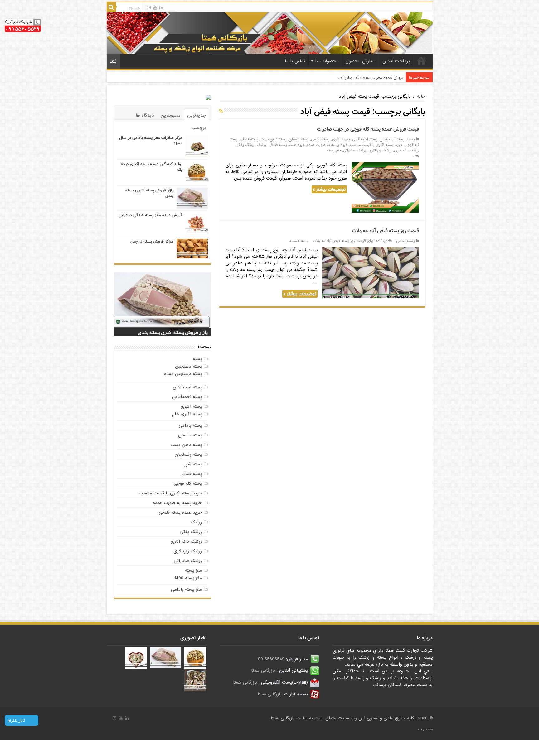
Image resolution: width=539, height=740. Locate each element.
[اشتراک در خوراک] (221, 111)
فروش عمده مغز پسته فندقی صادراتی (370, 77)
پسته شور (193, 464)
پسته (411, 139)
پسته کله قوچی (187, 483)
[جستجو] (111, 7)
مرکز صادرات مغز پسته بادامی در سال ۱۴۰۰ (150, 141)
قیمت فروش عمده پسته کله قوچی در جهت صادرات (368, 129)
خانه (421, 60)
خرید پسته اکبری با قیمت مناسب (376, 145)
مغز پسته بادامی (186, 589)
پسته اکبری (341, 139)
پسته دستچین (188, 366)
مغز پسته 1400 (188, 577)
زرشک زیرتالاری (380, 150)
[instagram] (148, 7)
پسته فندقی (249, 139)
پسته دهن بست (273, 139)
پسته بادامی (320, 139)
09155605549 (271, 659)
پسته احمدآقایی (364, 139)
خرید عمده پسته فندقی (286, 145)
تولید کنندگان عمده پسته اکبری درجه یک (151, 167)
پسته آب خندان (392, 139)
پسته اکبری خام (187, 414)
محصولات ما (327, 61)
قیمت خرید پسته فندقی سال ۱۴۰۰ (174, 332)
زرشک (261, 145)
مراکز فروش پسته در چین (151, 241)
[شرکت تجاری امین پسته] (270, 32)
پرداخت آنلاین (396, 61)
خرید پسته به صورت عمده (327, 145)
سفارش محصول (361, 61)
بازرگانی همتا (263, 670)
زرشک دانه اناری (406, 150)
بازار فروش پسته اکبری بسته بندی (149, 193)
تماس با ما (295, 61)
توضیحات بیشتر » (329, 189)
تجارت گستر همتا (425, 729)
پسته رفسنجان (188, 454)
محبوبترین (171, 115)
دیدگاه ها (145, 115)
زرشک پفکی (245, 145)
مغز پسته (334, 150)
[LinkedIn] (161, 7)
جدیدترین (196, 115)
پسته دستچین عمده (183, 373)
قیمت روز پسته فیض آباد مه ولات (385, 231)
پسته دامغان (299, 139)
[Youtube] (155, 7)
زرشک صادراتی (354, 150)
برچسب (198, 127)
